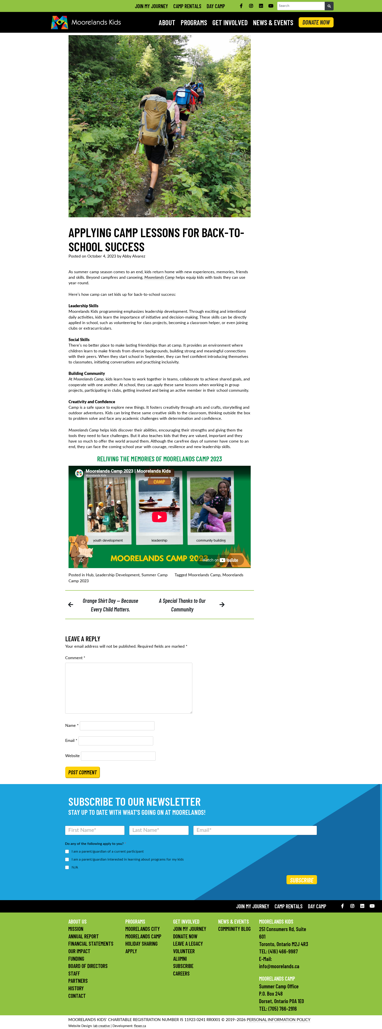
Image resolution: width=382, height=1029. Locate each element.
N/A (75, 867)
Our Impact (79, 951)
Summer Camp (154, 575)
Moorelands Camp (159, 278)
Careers (181, 973)
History (76, 988)
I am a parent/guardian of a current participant (108, 851)
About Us (77, 921)
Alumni (180, 958)
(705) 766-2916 (282, 1008)
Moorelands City (142, 929)
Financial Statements (90, 943)
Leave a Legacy (188, 943)
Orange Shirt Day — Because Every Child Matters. (110, 605)
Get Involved (230, 22)
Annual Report (83, 936)
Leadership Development (117, 575)
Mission (75, 929)
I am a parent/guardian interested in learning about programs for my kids (128, 859)
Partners (78, 980)
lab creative (101, 1026)
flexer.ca (140, 1026)
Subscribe (301, 880)
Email (71, 741)
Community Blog (234, 929)
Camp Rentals (187, 6)
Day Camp (216, 6)
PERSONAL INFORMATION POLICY (278, 1020)
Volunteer (184, 951)
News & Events (273, 22)
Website (72, 756)
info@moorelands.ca (279, 966)
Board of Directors (88, 966)
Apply (131, 951)
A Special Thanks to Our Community (182, 605)
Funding (76, 958)
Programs (194, 22)
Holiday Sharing (141, 943)
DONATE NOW (316, 22)
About (167, 22)
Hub (90, 575)
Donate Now (185, 936)
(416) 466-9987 (283, 951)
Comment (75, 658)
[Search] (329, 6)
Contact (77, 996)
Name (72, 726)
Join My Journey (151, 6)
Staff (74, 973)
